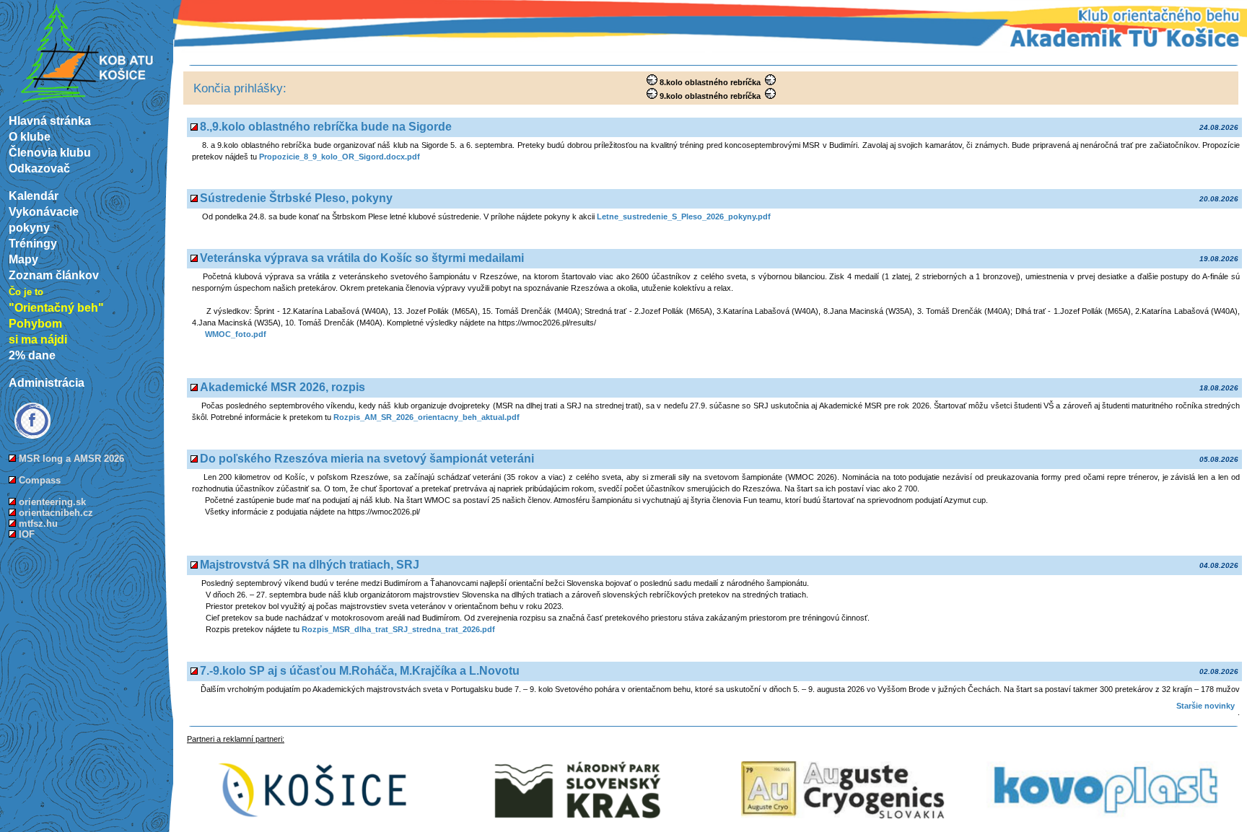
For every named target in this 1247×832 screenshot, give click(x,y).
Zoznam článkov (54, 275)
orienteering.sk (52, 501)
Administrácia (46, 383)
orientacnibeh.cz (56, 512)
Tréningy (33, 243)
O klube (30, 137)
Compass (40, 480)
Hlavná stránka (50, 121)
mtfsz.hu (38, 523)
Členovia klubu (50, 152)
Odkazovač (39, 168)
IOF (27, 534)
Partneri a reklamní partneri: (235, 739)
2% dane (32, 355)
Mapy (23, 259)
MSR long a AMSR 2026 (71, 458)
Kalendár (33, 196)
